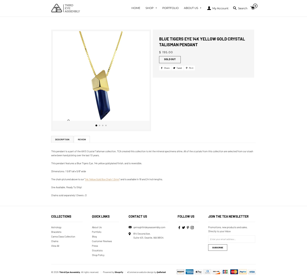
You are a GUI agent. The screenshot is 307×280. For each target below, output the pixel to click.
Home (135, 8)
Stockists (97, 250)
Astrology (56, 227)
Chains (54, 241)
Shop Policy (98, 254)
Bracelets (56, 231)
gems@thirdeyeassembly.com (149, 227)
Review (82, 139)
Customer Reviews (102, 241)
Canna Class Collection (63, 236)
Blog (94, 236)
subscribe (217, 247)
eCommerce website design (140, 272)
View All (55, 245)
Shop (150, 8)
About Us (191, 8)
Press (95, 245)
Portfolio (170, 8)
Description (62, 139)
